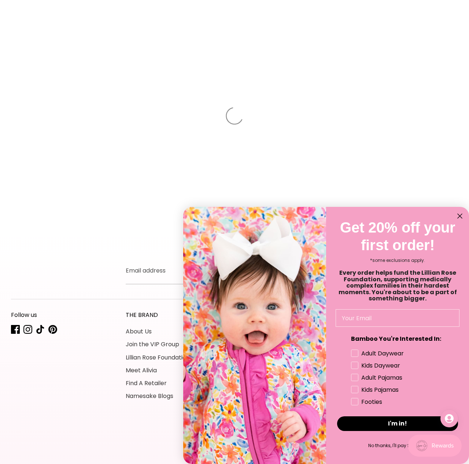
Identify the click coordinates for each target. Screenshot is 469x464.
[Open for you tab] (449, 418)
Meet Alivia (141, 370)
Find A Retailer (146, 383)
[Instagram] (27, 329)
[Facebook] (15, 329)
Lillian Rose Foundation (158, 357)
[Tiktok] (40, 329)
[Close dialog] (459, 216)
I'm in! (397, 423)
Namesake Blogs (149, 396)
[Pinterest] (52, 329)
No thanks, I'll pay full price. (397, 445)
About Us (139, 331)
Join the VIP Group (152, 344)
